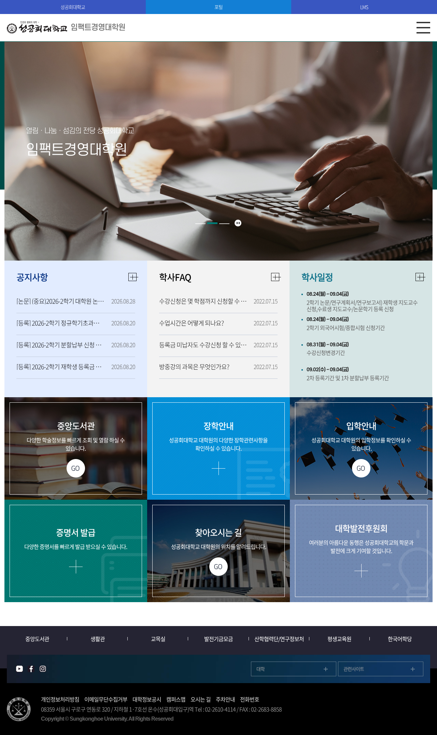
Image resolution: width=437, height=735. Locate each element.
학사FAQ (175, 277)
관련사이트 (353, 668)
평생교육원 (339, 639)
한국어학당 (400, 639)
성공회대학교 (72, 6)
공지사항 (32, 277)
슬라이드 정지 (238, 223)
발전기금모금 (218, 639)
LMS (364, 6)
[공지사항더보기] (133, 277)
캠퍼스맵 (175, 699)
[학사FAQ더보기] (276, 277)
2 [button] (212, 223)
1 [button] (200, 223)
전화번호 (249, 699)
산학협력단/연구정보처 (279, 639)
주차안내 (225, 699)
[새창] (19, 669)
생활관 (97, 639)
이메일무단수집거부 (105, 699)
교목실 (158, 639)
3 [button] (224, 223)
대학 (260, 668)
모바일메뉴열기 (423, 27)
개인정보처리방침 (60, 699)
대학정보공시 (146, 699)
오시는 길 (201, 699)
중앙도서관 (37, 639)
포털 (218, 6)
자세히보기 (420, 277)
